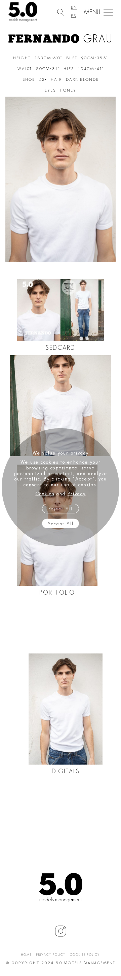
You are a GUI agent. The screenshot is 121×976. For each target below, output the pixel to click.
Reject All (60, 508)
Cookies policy (85, 954)
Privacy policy (51, 954)
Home (26, 954)
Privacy (77, 493)
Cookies (45, 493)
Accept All (60, 523)
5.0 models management (85, 963)
